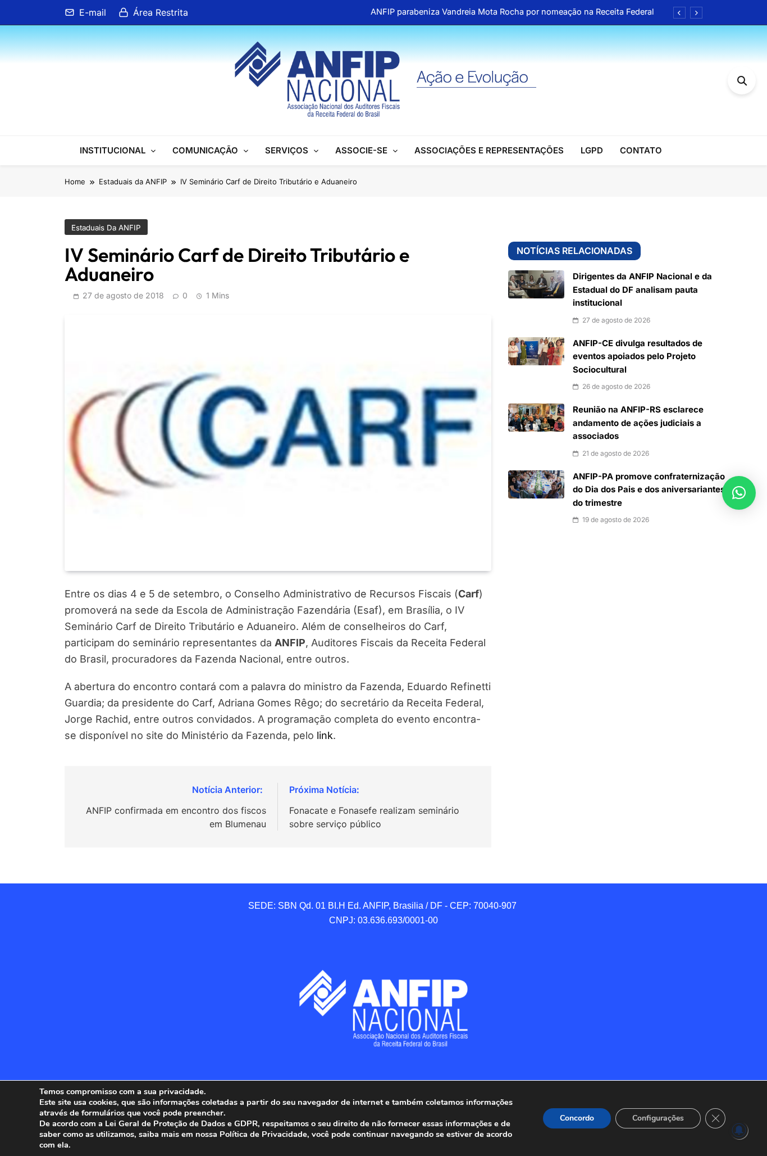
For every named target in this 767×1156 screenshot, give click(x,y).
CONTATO (641, 150)
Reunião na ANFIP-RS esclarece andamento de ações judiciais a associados (638, 423)
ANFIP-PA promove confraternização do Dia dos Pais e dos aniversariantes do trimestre (649, 490)
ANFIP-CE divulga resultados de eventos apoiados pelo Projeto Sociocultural (637, 356)
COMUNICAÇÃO (205, 150)
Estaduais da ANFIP (106, 227)
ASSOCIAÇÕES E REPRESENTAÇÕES (489, 150)
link (325, 735)
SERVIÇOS (286, 150)
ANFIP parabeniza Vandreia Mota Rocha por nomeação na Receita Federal (512, 11)
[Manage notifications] (739, 1130)
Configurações (658, 1118)
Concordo (577, 1118)
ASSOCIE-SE (361, 150)
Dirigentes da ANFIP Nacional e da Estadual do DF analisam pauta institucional (642, 289)
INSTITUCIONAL (112, 150)
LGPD (592, 150)
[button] (739, 493)
